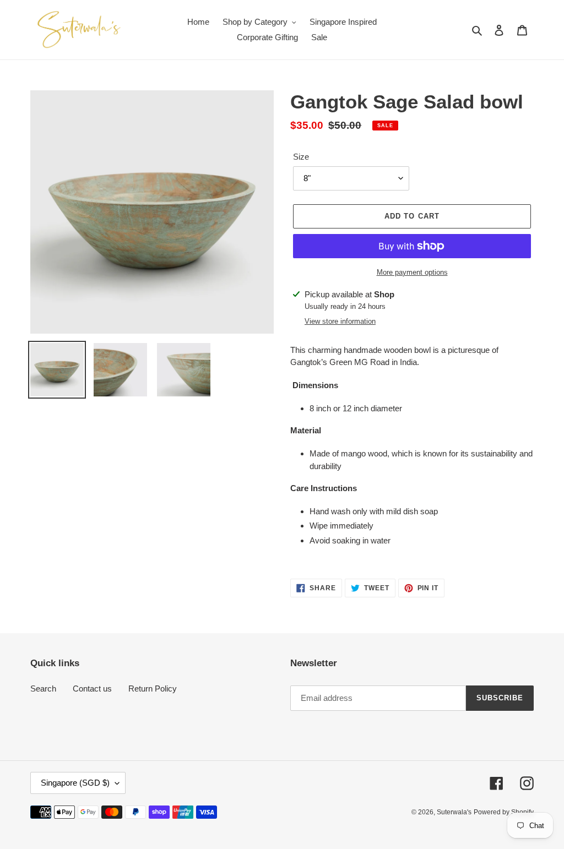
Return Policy (152, 688)
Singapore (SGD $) (75, 782)
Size (301, 156)
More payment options (412, 272)
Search (43, 688)
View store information (340, 321)
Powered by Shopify (504, 812)
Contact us (92, 688)
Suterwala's (454, 812)
